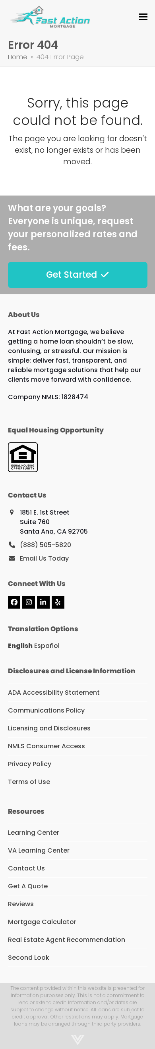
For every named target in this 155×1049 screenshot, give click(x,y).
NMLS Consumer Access (46, 746)
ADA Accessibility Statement (54, 692)
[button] (143, 16)
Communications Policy (46, 710)
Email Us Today (44, 558)
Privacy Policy (29, 763)
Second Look (28, 957)
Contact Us (26, 868)
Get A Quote (28, 886)
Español (47, 645)
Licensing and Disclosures (49, 728)
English (20, 645)
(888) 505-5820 (45, 544)
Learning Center (33, 832)
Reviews (21, 904)
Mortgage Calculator (42, 921)
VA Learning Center (39, 850)
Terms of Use (29, 781)
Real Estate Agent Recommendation (66, 939)
